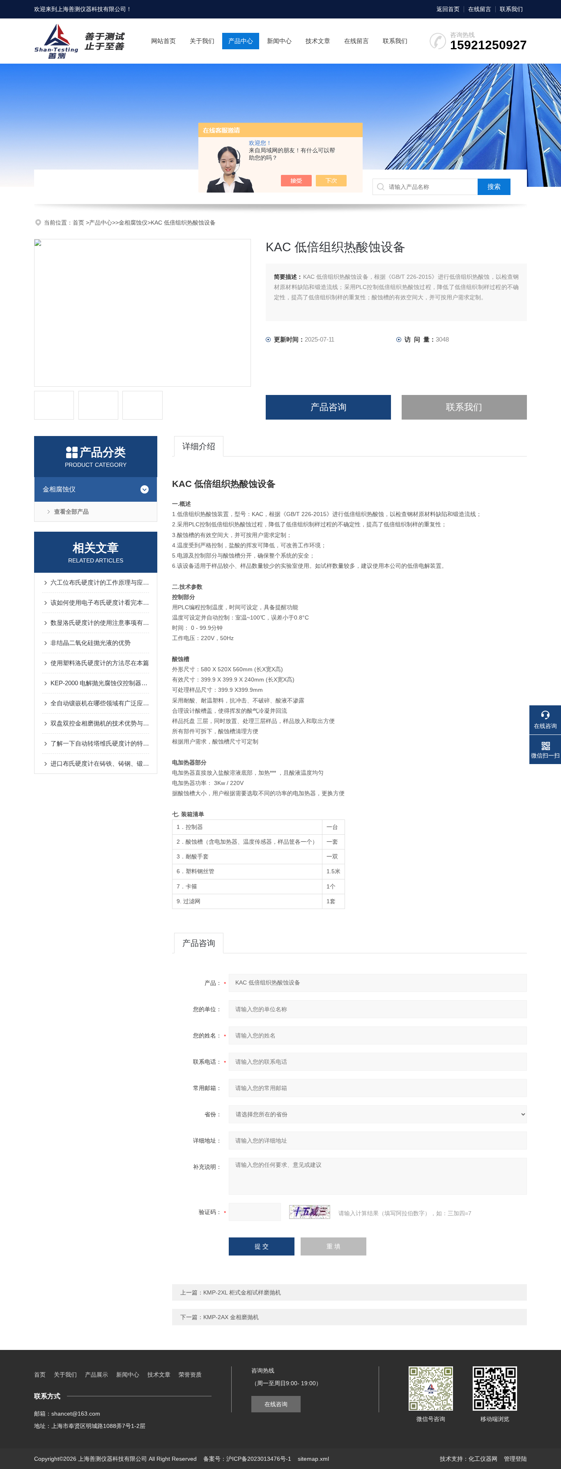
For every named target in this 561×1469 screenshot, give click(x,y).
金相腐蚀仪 (133, 222)
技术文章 (318, 40)
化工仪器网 (483, 1458)
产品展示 (96, 1374)
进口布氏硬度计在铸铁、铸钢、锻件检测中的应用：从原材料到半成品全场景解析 (100, 763)
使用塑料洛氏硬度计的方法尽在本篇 (100, 662)
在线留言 (479, 9)
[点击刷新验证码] (309, 1212)
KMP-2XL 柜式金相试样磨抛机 (242, 1292)
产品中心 (240, 40)
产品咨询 (328, 407)
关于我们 (202, 40)
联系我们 (511, 9)
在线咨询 (275, 1404)
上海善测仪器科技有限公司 (91, 9)
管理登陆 (515, 1458)
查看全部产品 (71, 511)
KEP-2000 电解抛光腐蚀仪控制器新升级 (100, 682)
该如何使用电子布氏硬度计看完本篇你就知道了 (100, 602)
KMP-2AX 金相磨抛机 (231, 1317)
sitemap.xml (313, 1458)
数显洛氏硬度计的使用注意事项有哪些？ (100, 622)
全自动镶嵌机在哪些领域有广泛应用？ (100, 703)
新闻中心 (279, 40)
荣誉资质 (190, 1374)
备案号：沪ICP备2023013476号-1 (247, 1458)
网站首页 (163, 40)
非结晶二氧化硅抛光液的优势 (91, 642)
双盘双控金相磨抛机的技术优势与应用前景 (100, 723)
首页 (79, 222)
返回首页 (448, 9)
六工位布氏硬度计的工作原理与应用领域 (100, 582)
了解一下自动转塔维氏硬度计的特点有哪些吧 (100, 743)
